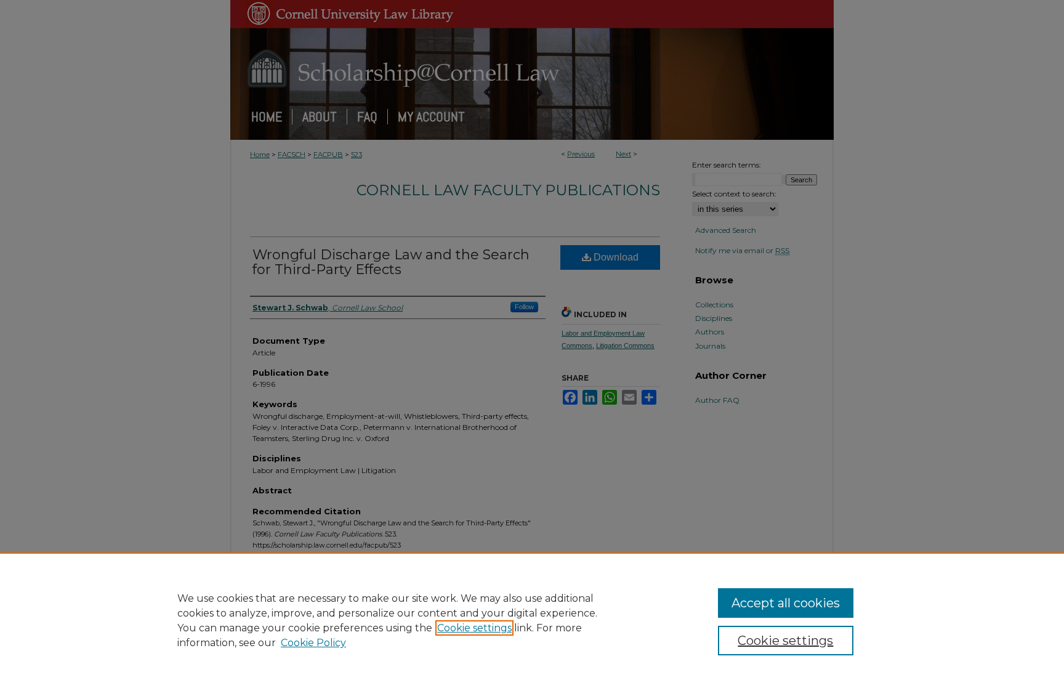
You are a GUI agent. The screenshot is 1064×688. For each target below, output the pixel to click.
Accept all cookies (786, 603)
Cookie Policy (313, 643)
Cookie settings (474, 628)
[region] (532, 620)
